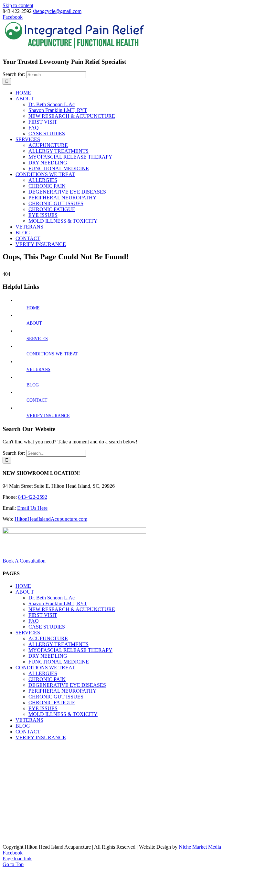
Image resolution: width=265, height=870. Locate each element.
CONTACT (37, 400)
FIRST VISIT (42, 615)
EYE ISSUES (43, 708)
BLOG (32, 385)
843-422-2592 (32, 497)
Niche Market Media (200, 847)
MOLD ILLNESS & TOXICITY (63, 714)
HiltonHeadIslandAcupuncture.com (51, 519)
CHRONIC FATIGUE (51, 702)
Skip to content (18, 5)
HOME (33, 308)
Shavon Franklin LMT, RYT (57, 603)
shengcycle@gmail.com (57, 11)
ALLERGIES (42, 673)
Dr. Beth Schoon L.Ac (51, 597)
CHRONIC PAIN (47, 679)
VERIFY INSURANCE (48, 415)
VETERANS (38, 369)
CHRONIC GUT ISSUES (55, 696)
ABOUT (34, 323)
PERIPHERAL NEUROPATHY (62, 691)
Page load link (17, 858)
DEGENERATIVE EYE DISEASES (67, 685)
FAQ (33, 621)
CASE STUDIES (46, 627)
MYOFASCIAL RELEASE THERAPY (70, 650)
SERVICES (37, 338)
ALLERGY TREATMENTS (58, 644)
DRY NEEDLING (47, 656)
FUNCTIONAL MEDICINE (58, 661)
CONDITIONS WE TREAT (52, 353)
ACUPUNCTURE (48, 638)
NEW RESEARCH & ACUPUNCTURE (71, 609)
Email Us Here (32, 508)
